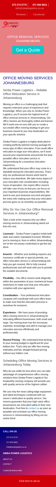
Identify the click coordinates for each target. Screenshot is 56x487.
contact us (33, 408)
